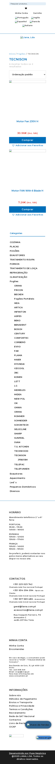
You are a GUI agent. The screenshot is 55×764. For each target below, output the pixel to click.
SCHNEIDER (20, 420)
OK (16, 403)
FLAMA (18, 355)
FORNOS (15, 264)
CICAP (12, 726)
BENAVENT (20, 325)
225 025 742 (22, 584)
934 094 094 (23, 590)
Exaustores (16, 473)
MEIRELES (19, 390)
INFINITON (20, 312)
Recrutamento (17, 713)
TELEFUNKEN (21, 469)
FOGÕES (14, 251)
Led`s (13, 482)
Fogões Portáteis (24, 298)
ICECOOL (19, 368)
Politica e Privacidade (21, 706)
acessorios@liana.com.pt (28, 610)
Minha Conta (21, 13)
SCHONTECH (21, 425)
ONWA (18, 407)
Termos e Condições (21, 709)
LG (15, 385)
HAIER (17, 359)
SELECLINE (20, 429)
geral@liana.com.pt (25, 606)
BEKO (17, 320)
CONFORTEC (21, 338)
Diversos (15, 491)
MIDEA (18, 394)
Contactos (15, 719)
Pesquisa (44, 3)
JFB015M (23, 459)
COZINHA (15, 242)
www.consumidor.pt (18, 676)
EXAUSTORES (17, 255)
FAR (16, 351)
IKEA (16, 303)
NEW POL (19, 399)
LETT (17, 381)
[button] (27, 145)
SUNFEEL (19, 438)
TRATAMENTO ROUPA (22, 259)
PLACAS (14, 246)
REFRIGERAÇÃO (19, 272)
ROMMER (19, 416)
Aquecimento (17, 478)
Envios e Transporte (20, 702)
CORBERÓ (20, 342)
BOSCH (18, 329)
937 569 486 (23, 599)
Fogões (21, 54)
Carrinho (37, 13)
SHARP (18, 433)
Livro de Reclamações (22, 723)
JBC (16, 372)
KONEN (18, 377)
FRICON (18, 290)
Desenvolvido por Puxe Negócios (27, 753)
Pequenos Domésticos (23, 487)
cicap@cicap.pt (22, 672)
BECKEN (18, 294)
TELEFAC (19, 464)
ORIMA (18, 285)
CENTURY (19, 333)
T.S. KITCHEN (21, 446)
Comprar (27, 140)
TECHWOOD (21, 451)
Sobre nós (15, 695)
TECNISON (20, 455)
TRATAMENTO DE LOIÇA (23, 268)
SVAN (17, 442)
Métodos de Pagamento (23, 699)
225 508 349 (19, 670)
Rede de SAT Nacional (22, 716)
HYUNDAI (19, 364)
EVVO (17, 346)
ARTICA (18, 307)
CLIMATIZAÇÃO (18, 277)
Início (12, 54)
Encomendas (16, 649)
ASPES (18, 316)
